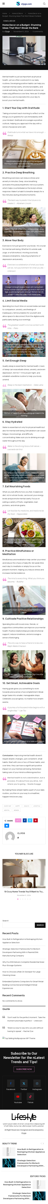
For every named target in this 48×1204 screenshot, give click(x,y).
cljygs (7, 31)
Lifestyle (36, 806)
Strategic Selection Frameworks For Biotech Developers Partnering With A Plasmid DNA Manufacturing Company (21, 952)
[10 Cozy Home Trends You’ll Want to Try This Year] (24, 873)
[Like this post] (19, 820)
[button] (4, 879)
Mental (7, 810)
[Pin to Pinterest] (35, 820)
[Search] (44, 3)
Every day (7, 806)
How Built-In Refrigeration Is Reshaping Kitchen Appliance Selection (31, 1152)
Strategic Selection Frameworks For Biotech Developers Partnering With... (31, 1163)
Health (26, 806)
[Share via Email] (6, 826)
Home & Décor (17, 13)
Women (16, 810)
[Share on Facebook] (25, 820)
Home (4, 13)
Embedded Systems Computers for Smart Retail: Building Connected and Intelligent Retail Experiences (23, 985)
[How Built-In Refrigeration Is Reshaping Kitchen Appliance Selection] (8, 1151)
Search (5, 920)
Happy (17, 806)
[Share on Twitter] (30, 820)
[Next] (43, 1143)
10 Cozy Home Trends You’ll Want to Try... (24, 891)
